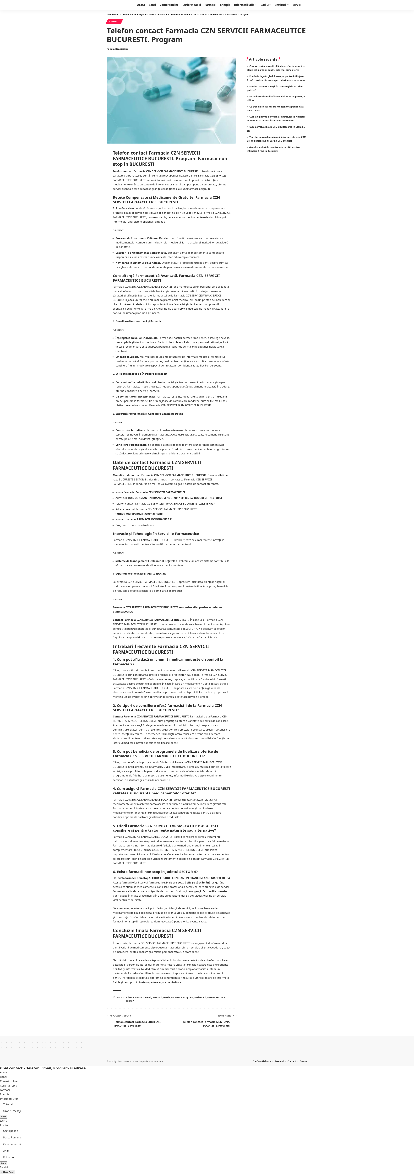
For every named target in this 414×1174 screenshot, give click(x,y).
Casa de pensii (12, 1144)
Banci (3, 1077)
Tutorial (8, 1104)
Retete (211, 997)
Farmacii (114, 21)
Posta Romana (12, 1137)
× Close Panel (7, 1172)
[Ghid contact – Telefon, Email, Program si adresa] (116, 1050)
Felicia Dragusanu (118, 48)
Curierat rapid (8, 1085)
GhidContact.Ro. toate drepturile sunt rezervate (140, 1061)
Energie (4, 1094)
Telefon (130, 1000)
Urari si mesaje (12, 1111)
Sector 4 (220, 997)
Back (3, 1116)
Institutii (5, 1125)
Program (188, 997)
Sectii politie (10, 1131)
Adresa (130, 997)
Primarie (8, 1157)
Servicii (4, 1167)
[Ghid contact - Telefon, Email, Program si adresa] (118, 5)
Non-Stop (176, 997)
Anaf (6, 1150)
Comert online (8, 1081)
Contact (139, 997)
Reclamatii (200, 997)
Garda (166, 997)
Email (148, 997)
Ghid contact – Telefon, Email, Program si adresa (43, 1068)
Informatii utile (9, 1099)
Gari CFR (5, 1121)
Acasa (3, 1072)
